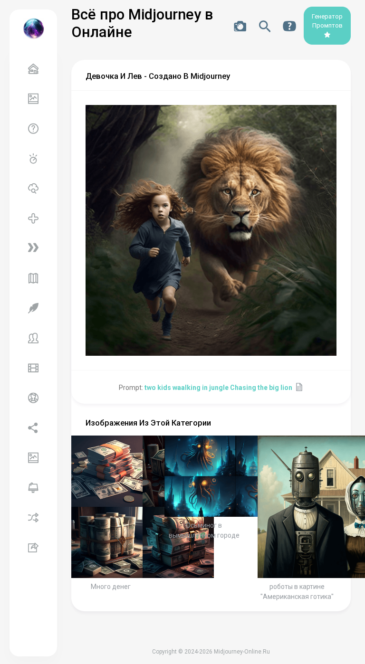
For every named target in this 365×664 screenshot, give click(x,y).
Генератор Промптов (327, 21)
